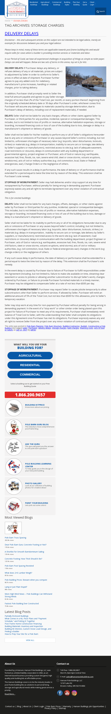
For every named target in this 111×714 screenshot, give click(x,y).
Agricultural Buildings (45, 3)
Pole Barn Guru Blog (37, 424)
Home (7, 20)
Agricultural (30, 355)
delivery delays (44, 328)
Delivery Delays (21, 33)
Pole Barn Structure (53, 326)
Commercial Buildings (56, 3)
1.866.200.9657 (30, 395)
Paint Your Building (36, 503)
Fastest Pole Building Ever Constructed (22, 603)
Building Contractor (71, 326)
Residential (30, 365)
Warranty (67, 706)
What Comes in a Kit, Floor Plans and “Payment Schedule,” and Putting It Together (25, 619)
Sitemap (62, 708)
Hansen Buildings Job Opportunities (88, 706)
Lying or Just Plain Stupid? (16, 587)
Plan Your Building (76, 3)
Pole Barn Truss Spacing (15, 537)
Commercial (30, 374)
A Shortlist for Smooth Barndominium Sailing (24, 551)
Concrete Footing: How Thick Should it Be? (23, 558)
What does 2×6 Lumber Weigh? (18, 572)
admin (33, 330)
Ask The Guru (32, 444)
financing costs (86, 328)
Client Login (92, 3)
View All (30, 640)
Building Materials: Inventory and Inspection (24, 626)
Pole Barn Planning (35, 326)
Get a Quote (85, 3)
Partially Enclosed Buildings (16, 616)
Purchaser (32, 328)
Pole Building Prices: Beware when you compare (26, 580)
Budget (84, 326)
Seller (25, 328)
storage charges (59, 328)
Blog (19, 706)
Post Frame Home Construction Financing (23, 623)
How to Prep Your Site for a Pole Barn (21, 634)
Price (35, 404)
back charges (73, 328)
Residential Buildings (34, 3)
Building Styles (67, 3)
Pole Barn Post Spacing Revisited (19, 565)
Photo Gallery (33, 483)
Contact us (10, 706)
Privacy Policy (50, 708)
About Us (27, 706)
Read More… (10, 694)
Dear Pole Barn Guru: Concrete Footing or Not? (25, 544)
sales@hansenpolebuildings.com (79, 676)
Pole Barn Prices (53, 706)
